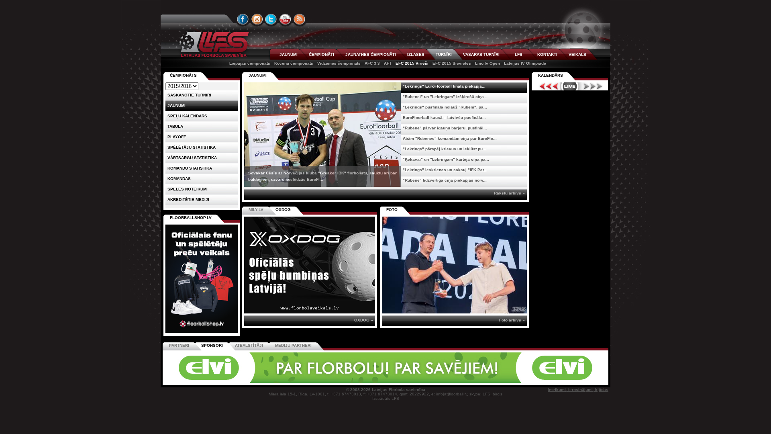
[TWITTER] (271, 19)
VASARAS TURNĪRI (481, 54)
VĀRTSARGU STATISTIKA (192, 158)
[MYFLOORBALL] (497, 381)
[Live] (570, 86)
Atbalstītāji (249, 345)
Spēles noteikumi (187, 189)
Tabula (175, 126)
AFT (388, 63)
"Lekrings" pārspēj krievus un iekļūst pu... (444, 149)
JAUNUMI (288, 54)
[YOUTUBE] (285, 19)
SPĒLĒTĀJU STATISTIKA (191, 147)
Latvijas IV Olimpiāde (525, 63)
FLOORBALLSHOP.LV (191, 217)
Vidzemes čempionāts (339, 63)
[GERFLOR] (331, 381)
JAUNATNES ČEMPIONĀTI (370, 54)
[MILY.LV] (309, 312)
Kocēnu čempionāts (293, 63)
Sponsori (212, 345)
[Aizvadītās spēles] (547, 86)
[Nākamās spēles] (593, 86)
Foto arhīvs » (512, 320)
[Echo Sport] (552, 381)
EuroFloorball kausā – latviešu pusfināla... (444, 117)
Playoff (176, 137)
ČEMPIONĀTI (321, 54)
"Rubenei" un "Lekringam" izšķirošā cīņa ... (446, 96)
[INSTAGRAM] (257, 19)
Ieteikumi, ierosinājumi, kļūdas (578, 389)
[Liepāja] (276, 381)
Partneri (179, 345)
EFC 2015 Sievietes (451, 63)
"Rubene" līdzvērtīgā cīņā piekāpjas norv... (445, 180)
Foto (392, 209)
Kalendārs (550, 75)
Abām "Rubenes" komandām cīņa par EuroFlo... (450, 138)
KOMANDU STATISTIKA (189, 168)
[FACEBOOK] (243, 19)
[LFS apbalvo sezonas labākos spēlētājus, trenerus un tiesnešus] (454, 265)
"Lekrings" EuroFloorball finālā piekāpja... (444, 86)
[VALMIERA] (220, 381)
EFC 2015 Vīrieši (412, 63)
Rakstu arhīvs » (509, 193)
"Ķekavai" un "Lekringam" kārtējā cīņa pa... (446, 159)
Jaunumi (258, 75)
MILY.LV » (364, 320)
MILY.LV (256, 209)
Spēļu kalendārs (187, 116)
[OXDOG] (386, 381)
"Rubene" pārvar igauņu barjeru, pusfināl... (445, 128)
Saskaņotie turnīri (189, 95)
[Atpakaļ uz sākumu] (213, 44)
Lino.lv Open (487, 63)
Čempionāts (183, 75)
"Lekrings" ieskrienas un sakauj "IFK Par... (445, 170)
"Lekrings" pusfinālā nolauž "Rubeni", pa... (445, 107)
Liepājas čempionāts (249, 63)
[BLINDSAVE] (442, 381)
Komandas (179, 178)
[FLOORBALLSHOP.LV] (201, 333)
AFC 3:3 (372, 63)
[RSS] (300, 19)
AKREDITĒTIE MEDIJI (188, 199)
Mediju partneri (293, 345)
